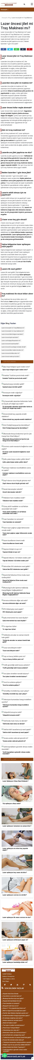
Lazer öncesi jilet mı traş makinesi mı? (13, 331)
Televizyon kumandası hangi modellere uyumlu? (17, 1042)
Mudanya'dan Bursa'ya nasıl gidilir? (13, 998)
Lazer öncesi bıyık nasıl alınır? (10, 337)
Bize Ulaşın (6, 981)
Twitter (10, 49)
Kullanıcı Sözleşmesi (8, 976)
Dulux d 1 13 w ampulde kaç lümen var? (14, 1008)
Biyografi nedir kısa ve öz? (11, 1006)
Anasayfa (4, 9)
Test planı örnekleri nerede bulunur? (14, 1025)
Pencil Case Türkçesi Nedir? (11, 1027)
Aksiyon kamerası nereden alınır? (13, 1020)
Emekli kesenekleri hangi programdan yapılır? (16, 1015)
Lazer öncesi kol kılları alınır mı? (10, 353)
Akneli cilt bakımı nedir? (10, 1023)
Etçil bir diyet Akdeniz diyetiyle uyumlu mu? (15, 1013)
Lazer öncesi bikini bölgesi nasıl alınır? (12, 334)
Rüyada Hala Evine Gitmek (10, 993)
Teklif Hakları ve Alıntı (9, 979)
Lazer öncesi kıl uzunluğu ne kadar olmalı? (14, 347)
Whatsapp (16, 49)
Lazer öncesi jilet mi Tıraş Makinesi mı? (13, 328)
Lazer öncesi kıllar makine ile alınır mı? (12, 350)
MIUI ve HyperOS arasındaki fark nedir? (14, 1010)
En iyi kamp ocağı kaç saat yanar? (13, 1018)
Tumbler (23, 49)
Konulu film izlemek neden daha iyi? (13, 1040)
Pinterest (29, 49)
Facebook (3, 49)
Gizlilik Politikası (7, 974)
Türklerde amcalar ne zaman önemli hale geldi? (17, 1037)
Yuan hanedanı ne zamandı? (11, 1003)
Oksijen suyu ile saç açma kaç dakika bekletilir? (17, 1044)
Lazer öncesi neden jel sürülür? (10, 356)
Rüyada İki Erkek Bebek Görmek (12, 1001)
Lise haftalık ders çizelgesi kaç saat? (14, 1035)
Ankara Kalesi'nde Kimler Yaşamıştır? (14, 1047)
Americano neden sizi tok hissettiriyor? (14, 1032)
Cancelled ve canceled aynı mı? (12, 996)
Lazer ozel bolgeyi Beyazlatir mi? (11, 340)
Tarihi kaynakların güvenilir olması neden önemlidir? (15, 1050)
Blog (9, 17)
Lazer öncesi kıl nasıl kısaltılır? (10, 343)
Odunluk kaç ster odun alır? (11, 1030)
